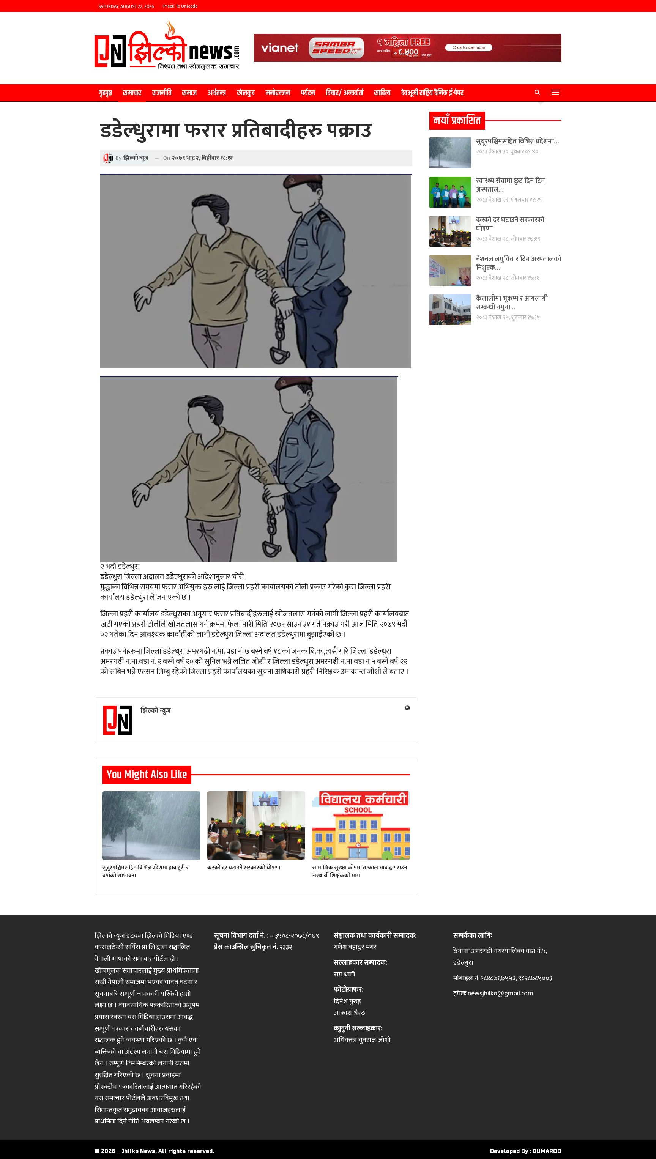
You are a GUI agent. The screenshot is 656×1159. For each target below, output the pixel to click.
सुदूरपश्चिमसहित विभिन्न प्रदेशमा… (517, 141)
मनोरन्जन (278, 93)
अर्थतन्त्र (217, 93)
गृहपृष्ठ (105, 93)
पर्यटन (308, 93)
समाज (189, 93)
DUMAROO (547, 1151)
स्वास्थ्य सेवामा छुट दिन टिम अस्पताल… (510, 185)
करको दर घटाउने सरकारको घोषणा (510, 224)
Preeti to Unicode (180, 6)
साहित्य (382, 93)
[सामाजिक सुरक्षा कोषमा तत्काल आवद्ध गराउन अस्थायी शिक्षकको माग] (361, 825)
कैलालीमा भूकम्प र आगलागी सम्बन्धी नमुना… (512, 303)
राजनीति (161, 93)
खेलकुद (246, 93)
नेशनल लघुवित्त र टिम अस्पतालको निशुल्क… (518, 264)
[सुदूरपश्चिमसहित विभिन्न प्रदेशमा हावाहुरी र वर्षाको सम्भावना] (151, 825)
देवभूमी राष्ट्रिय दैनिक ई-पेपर (432, 93)
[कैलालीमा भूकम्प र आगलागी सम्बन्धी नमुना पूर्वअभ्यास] (450, 309)
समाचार (132, 93)
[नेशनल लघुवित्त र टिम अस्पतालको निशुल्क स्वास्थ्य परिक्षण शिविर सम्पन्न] (450, 270)
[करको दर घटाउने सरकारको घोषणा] (256, 825)
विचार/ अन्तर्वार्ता (344, 93)
